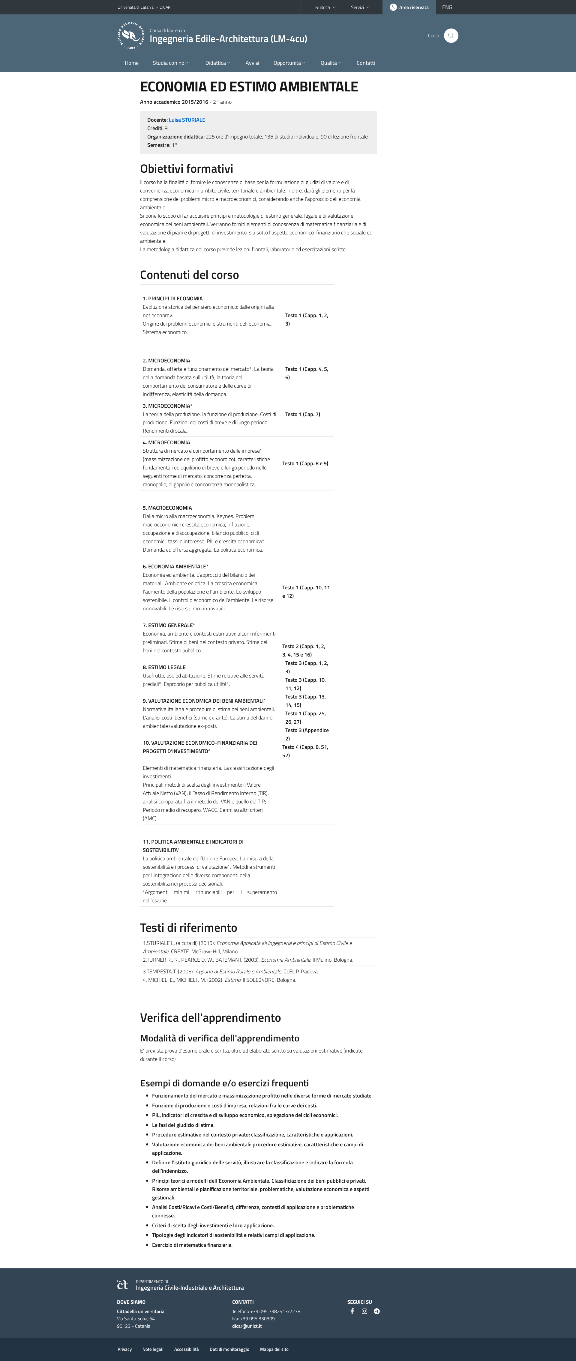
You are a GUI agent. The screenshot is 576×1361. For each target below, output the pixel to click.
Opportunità (287, 63)
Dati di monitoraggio (229, 1349)
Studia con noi (169, 63)
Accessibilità (186, 1349)
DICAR (165, 7)
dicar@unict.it (247, 1326)
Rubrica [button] (322, 7)
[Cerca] (451, 35)
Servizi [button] (357, 7)
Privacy (125, 1349)
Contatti (366, 63)
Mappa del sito (274, 1349)
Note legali (153, 1349)
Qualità (329, 63)
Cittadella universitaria (140, 1311)
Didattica (216, 63)
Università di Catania (136, 7)
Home (132, 63)
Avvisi (252, 63)
